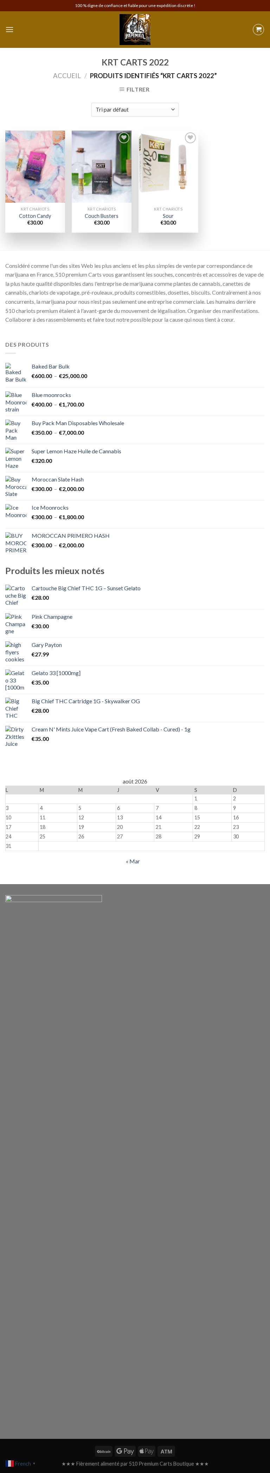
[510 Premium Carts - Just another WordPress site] (135, 29)
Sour (168, 216)
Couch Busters (101, 216)
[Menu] (9, 29)
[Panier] (258, 29)
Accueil (67, 76)
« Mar (133, 861)
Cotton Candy (35, 216)
